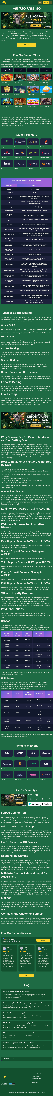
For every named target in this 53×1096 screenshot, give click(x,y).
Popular (6, 70)
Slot (45, 70)
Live (19, 70)
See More (26, 975)
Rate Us (43, 940)
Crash (31, 70)
